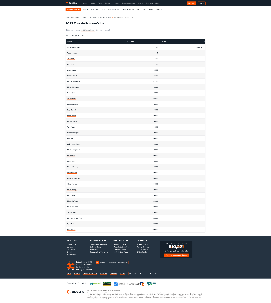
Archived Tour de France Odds (100, 17)
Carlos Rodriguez (73, 133)
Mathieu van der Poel (74, 218)
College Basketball (127, 9)
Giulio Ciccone (72, 184)
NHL (103, 9)
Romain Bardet (72, 121)
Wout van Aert (72, 172)
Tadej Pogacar (72, 53)
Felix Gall (70, 138)
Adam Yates (71, 70)
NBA (92, 9)
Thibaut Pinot (72, 212)
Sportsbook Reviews (98, 244)
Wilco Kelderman (73, 167)
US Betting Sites (120, 244)
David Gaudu (71, 93)
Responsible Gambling (99, 252)
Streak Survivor (143, 244)
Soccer (151, 9)
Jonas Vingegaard (73, 47)
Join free (191, 3)
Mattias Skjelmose (73, 81)
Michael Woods (72, 201)
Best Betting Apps (120, 252)
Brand (69, 252)
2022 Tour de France (73, 30)
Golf (137, 9)
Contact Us (71, 244)
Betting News (95, 247)
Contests (142, 240)
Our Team (71, 249)
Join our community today (176, 255)
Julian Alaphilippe (73, 144)
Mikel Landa (71, 115)
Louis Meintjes (72, 190)
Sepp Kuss (71, 161)
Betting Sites (120, 240)
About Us (72, 240)
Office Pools (142, 252)
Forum (122, 273)
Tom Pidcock (71, 127)
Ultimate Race (142, 249)
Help (69, 273)
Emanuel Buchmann (74, 178)
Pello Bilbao (71, 155)
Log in (202, 3)
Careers (70, 247)
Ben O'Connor (72, 76)
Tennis (144, 9)
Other (85, 17)
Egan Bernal (71, 110)
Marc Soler (71, 195)
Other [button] (158, 9)
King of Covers (143, 247)
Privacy (77, 273)
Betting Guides (98, 240)
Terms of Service (90, 273)
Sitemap (113, 273)
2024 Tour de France (102, 30)
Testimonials (72, 254)
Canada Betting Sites (121, 247)
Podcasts (94, 249)
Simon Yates (71, 98)
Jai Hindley (71, 59)
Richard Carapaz (73, 87)
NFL (84, 9)
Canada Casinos (120, 249)
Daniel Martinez (72, 104)
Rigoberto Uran (72, 207)
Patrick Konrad (72, 224)
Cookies (103, 273)
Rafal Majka (71, 229)
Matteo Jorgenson (73, 150)
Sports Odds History (73, 17)
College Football (113, 9)
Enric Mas (70, 64)
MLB (97, 9)
